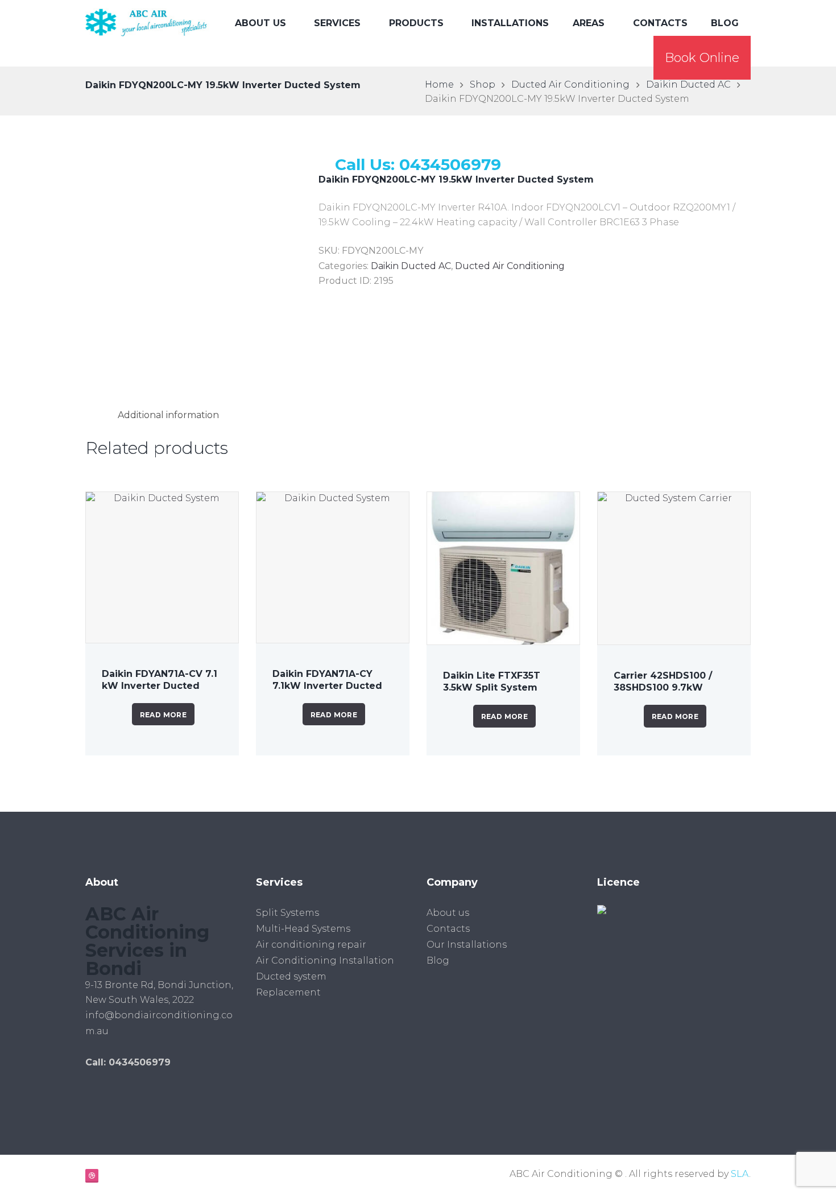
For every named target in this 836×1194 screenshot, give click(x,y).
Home (439, 84)
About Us (260, 23)
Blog (725, 23)
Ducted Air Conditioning (570, 84)
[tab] (168, 415)
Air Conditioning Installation (325, 960)
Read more (163, 714)
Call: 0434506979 (128, 1062)
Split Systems (287, 912)
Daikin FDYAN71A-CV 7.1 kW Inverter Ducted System (159, 685)
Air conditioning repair (311, 944)
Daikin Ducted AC (688, 84)
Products (416, 23)
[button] (702, 58)
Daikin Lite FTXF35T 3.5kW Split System (491, 681)
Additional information (168, 415)
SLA (740, 1173)
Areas (589, 23)
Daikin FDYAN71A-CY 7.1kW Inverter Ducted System (327, 685)
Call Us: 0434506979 (418, 164)
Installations (510, 23)
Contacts (660, 23)
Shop (482, 84)
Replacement (288, 992)
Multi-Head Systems (303, 928)
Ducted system (291, 976)
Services (337, 23)
